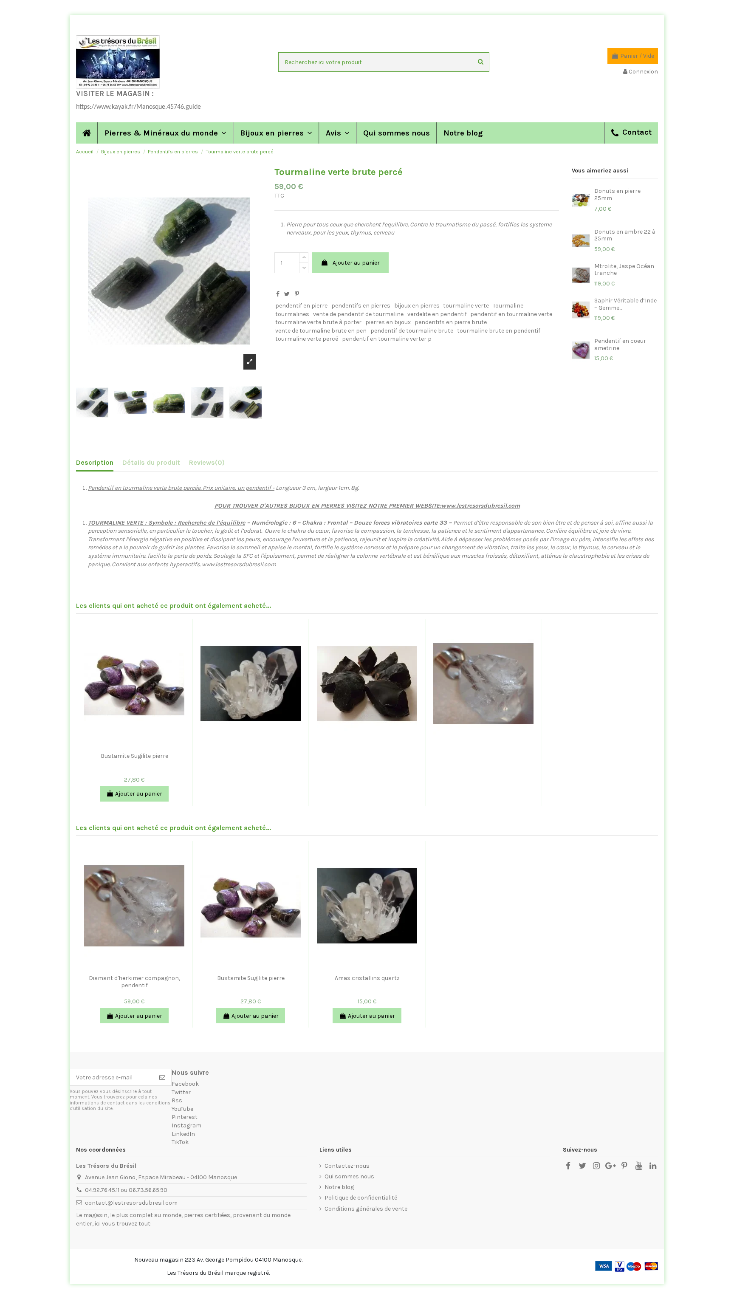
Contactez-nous (347, 1165)
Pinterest (185, 1117)
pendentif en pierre (301, 305)
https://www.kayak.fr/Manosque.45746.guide (138, 107)
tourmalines (292, 314)
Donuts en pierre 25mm (617, 194)
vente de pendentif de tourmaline (358, 314)
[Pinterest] (297, 294)
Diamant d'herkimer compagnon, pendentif (134, 981)
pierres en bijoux (388, 322)
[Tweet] (287, 294)
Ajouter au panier (356, 262)
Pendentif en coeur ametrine (620, 344)
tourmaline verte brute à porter (318, 322)
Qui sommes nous (349, 1176)
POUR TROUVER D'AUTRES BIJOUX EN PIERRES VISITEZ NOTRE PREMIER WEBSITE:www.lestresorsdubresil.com (367, 505)
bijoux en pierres (417, 305)
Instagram (186, 1125)
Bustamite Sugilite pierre (134, 756)
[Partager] (277, 294)
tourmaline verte (466, 305)
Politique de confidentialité (361, 1197)
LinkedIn (183, 1134)
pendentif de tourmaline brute (411, 330)
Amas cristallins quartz (367, 978)
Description (94, 462)
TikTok (180, 1142)
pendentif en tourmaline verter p (387, 338)
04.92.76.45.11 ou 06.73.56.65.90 (126, 1190)
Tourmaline (508, 305)
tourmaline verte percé (306, 338)
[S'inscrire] (162, 1077)
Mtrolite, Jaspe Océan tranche (624, 270)
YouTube (182, 1109)
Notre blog (339, 1187)
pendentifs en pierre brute (451, 322)
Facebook (185, 1083)
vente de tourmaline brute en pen (321, 330)
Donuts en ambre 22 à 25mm (624, 235)
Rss (177, 1100)
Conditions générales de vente (366, 1208)
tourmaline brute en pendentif (498, 330)
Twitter (181, 1092)
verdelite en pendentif (437, 314)
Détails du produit (151, 462)
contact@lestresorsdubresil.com (131, 1202)
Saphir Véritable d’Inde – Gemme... (625, 304)
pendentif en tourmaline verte (511, 314)
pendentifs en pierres (360, 305)
